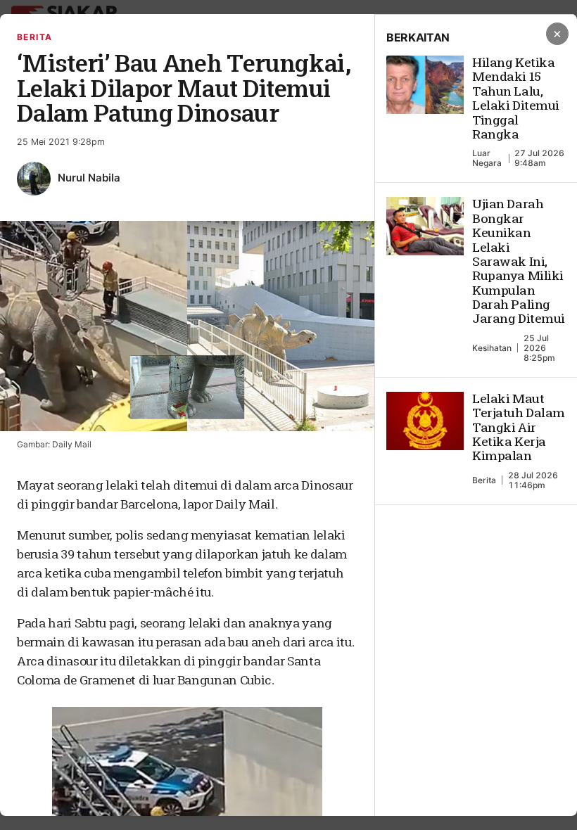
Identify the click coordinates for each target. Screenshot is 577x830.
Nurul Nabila (89, 177)
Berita (35, 37)
